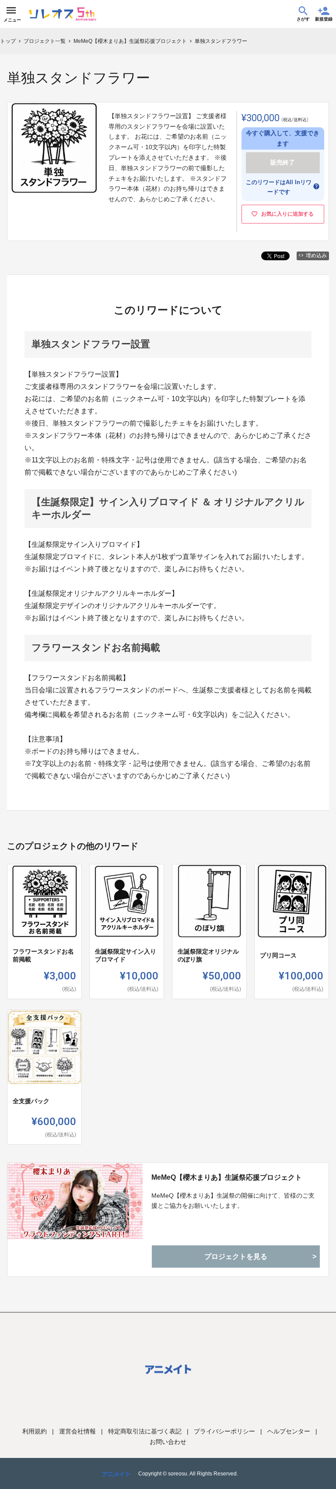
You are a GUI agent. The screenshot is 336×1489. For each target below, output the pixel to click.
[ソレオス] (62, 14)
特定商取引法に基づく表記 (145, 1431)
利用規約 (34, 1431)
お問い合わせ (168, 1441)
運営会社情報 (77, 1431)
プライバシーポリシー (224, 1431)
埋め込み (316, 255)
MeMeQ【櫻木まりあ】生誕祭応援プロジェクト (226, 1177)
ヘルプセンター (288, 1431)
